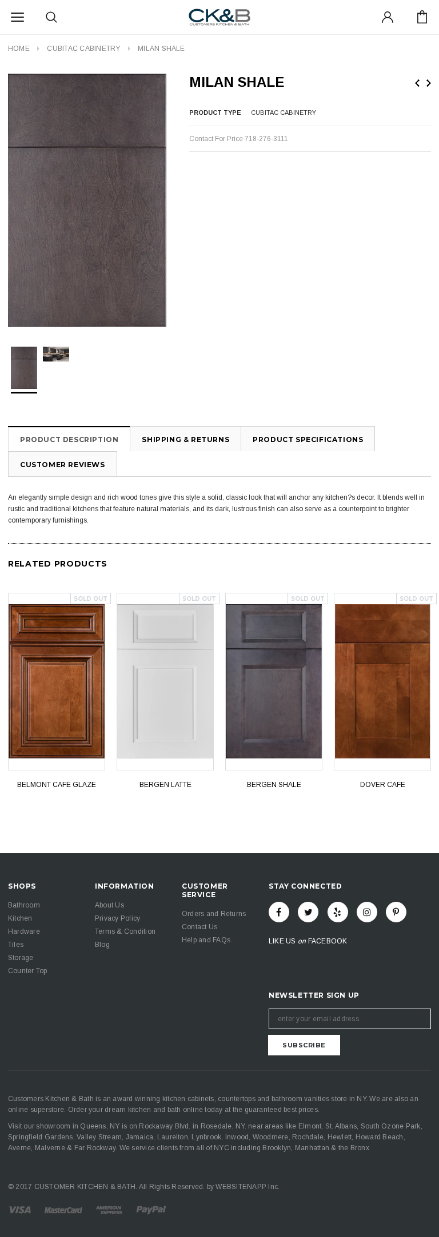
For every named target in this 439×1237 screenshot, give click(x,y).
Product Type (215, 112)
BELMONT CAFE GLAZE (56, 785)
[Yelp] (338, 912)
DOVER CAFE (382, 785)
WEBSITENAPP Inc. (247, 1187)
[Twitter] (308, 912)
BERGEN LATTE (165, 785)
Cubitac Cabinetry (83, 49)
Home (19, 49)
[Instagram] (367, 912)
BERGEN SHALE (274, 785)
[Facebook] (279, 912)
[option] (87, 200)
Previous (417, 83)
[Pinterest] (396, 912)
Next (428, 83)
